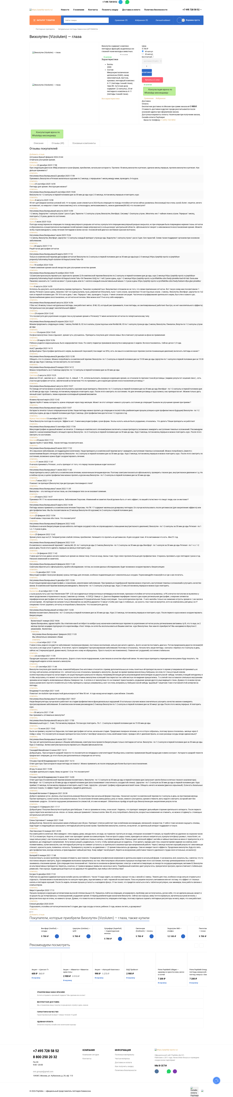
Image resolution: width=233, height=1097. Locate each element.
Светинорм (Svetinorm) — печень (144, 929)
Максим (33, 440)
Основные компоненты (84, 143)
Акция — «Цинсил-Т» (40, 970)
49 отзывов (124, 54)
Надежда (34, 642)
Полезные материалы (124, 1055)
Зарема (33, 462)
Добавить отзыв (37, 154)
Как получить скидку (124, 1066)
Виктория (34, 728)
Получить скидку (110, 10)
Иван (32, 265)
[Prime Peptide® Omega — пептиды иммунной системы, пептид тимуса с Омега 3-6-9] (203, 960)
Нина (32, 246)
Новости (65, 10)
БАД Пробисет (132, 970)
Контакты (93, 10)
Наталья (33, 165)
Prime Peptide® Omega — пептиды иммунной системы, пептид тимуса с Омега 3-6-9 (201, 972)
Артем (32, 497)
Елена (32, 184)
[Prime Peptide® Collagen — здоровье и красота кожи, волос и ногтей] (171, 960)
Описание (38, 143)
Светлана (34, 375)
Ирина (32, 200)
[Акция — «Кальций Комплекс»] (108, 960)
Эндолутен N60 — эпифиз (174, 929)
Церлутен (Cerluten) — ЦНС (81, 929)
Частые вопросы (122, 1058)
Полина (33, 667)
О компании (78, 10)
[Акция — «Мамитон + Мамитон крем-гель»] (77, 960)
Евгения (33, 332)
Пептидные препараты (45, 29)
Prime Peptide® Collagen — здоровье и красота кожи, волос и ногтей (171, 972)
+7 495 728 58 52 (109, 2)
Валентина (34, 591)
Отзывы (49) (58, 143)
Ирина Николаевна (38, 418)
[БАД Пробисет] (140, 960)
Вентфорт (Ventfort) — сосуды (49, 929)
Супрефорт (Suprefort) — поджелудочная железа (113, 930)
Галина (33, 480)
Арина (32, 222)
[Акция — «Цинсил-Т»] (45, 960)
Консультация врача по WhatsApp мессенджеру (158, 91)
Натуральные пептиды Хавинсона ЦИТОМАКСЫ (78, 29)
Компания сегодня (91, 1055)
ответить (34, 162)
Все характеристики (110, 99)
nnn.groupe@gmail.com (43, 1071)
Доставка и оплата (131, 10)
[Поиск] (106, 20)
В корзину (36, 978)
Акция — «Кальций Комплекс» (107, 970)
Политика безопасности (155, 10)
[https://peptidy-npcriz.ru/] (179, 1050)
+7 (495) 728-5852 (168, 120)
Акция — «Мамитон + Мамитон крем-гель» (75, 971)
